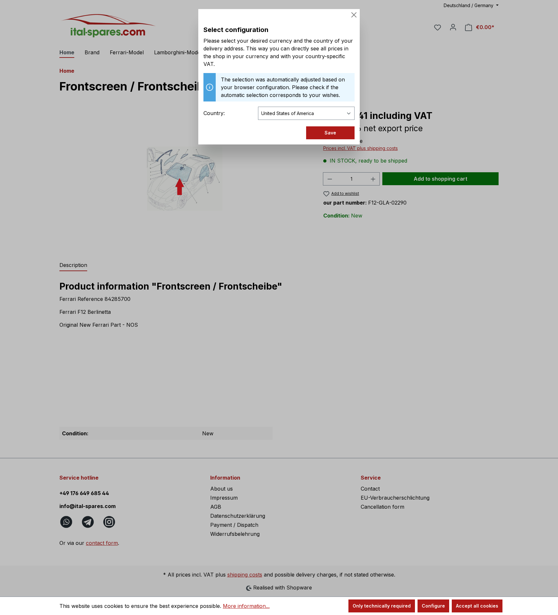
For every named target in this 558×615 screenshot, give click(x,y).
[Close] (354, 15)
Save (330, 132)
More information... (246, 606)
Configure (433, 606)
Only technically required (382, 606)
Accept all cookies (477, 606)
